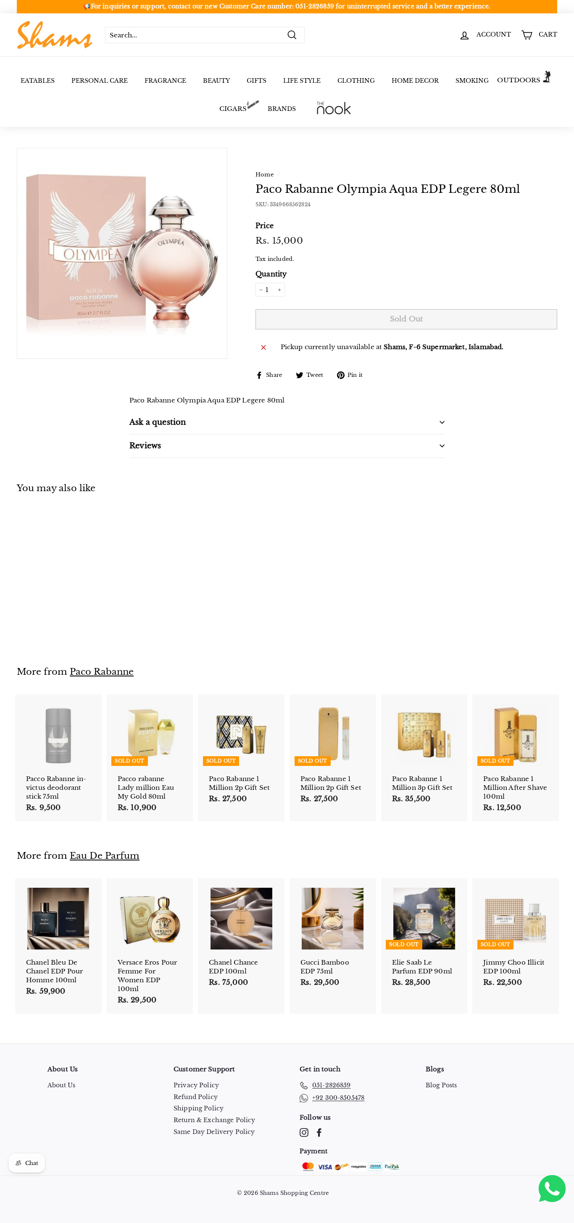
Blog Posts (441, 1085)
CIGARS (233, 109)
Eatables (38, 80)
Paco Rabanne (102, 671)
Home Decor (415, 80)
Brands (282, 109)
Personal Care (99, 80)
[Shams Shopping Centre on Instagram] (304, 1132)
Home (264, 174)
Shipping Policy (199, 1108)
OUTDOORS (518, 80)
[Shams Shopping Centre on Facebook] (319, 1132)
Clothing (356, 80)
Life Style (302, 80)
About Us (61, 1085)
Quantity (271, 274)
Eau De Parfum (105, 855)
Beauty (216, 80)
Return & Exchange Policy (214, 1120)
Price (264, 225)
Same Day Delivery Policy (214, 1132)
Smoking (472, 80)
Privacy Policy (196, 1085)
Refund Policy (196, 1097)
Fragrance (165, 80)
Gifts (256, 80)
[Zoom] (122, 253)
